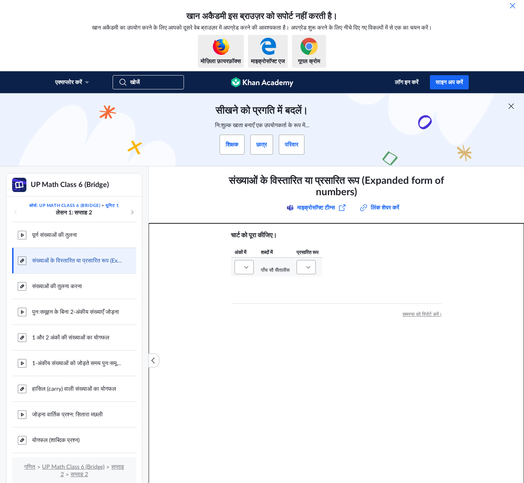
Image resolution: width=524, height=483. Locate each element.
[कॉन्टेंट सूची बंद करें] (154, 360)
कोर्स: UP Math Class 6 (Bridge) (65, 205)
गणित (29, 467)
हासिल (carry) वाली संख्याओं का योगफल (74, 389)
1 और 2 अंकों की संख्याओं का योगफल (70, 338)
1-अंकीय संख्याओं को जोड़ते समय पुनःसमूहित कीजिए (78, 363)
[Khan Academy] (262, 82)
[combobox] (244, 267)
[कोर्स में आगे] (132, 212)
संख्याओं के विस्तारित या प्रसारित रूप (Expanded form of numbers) (78, 261)
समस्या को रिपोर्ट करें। (422, 314)
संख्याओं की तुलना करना (57, 286)
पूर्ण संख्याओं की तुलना (54, 235)
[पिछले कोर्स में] (15, 212)
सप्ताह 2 (79, 474)
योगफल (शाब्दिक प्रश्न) (55, 440)
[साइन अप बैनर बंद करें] (511, 106)
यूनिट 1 (112, 205)
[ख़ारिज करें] (512, 5)
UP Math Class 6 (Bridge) (73, 467)
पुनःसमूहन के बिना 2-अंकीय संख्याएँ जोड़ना (75, 312)
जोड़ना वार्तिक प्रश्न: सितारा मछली (67, 414)
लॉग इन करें (406, 82)
